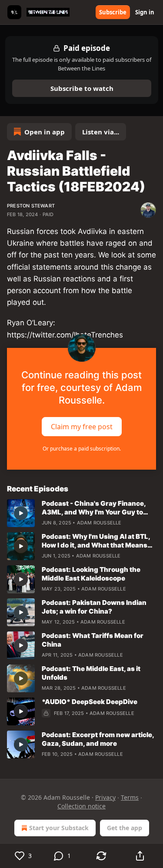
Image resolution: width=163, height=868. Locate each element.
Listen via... (100, 131)
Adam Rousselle (99, 523)
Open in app (44, 131)
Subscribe (112, 12)
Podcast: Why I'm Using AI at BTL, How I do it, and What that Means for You (96, 541)
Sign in (144, 12)
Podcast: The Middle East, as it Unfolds (91, 672)
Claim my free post (82, 426)
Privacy (105, 797)
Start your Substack (59, 828)
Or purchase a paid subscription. (82, 448)
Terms (130, 797)
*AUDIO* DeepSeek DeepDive (89, 702)
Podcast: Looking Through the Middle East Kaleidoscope (91, 573)
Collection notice (81, 806)
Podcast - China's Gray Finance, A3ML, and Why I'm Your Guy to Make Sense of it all (94, 508)
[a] (21, 513)
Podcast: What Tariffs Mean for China (92, 639)
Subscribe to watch (81, 88)
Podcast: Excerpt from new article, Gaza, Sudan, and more (98, 739)
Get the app (124, 828)
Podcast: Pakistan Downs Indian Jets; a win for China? (94, 606)
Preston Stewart (31, 206)
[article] (81, 513)
